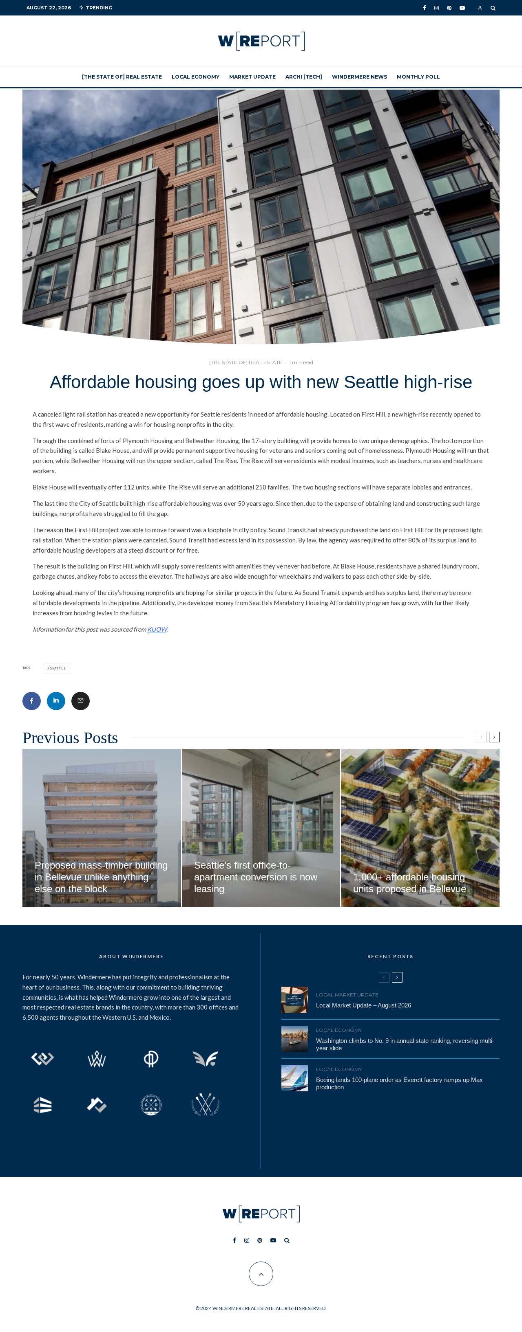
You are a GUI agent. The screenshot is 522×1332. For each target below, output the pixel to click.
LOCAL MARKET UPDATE (347, 995)
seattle (58, 668)
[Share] (31, 701)
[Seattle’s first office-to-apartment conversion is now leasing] (261, 828)
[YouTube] (462, 8)
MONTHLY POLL (418, 77)
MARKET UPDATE (252, 77)
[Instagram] (436, 8)
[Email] (80, 701)
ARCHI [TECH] (303, 77)
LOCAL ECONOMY (195, 77)
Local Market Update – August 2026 (363, 1005)
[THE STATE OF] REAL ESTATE (122, 77)
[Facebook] (424, 8)
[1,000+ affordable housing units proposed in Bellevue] (420, 828)
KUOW (156, 629)
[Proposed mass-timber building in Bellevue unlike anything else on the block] (101, 828)
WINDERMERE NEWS (359, 77)
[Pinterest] (449, 8)
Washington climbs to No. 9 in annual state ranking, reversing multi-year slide (405, 1044)
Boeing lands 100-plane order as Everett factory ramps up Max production (399, 1083)
